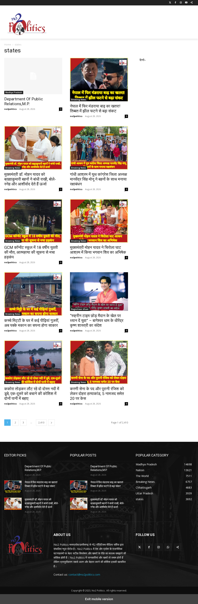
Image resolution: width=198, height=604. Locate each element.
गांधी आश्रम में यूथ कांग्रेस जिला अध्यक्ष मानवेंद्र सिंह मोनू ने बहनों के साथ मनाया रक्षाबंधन (98, 179)
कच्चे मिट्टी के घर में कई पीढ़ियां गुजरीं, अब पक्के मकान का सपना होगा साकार (31, 323)
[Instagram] (181, 3)
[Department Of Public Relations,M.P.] (33, 76)
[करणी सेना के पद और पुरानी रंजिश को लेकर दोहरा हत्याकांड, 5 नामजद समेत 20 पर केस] (99, 362)
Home (7, 44)
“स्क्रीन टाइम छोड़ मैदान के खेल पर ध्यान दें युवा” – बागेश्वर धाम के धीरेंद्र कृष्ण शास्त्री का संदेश (96, 320)
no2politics (10, 108)
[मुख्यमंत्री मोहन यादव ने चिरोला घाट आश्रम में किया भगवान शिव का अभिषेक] (99, 221)
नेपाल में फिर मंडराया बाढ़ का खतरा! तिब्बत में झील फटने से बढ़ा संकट (95, 108)
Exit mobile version (99, 599)
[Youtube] (186, 3)
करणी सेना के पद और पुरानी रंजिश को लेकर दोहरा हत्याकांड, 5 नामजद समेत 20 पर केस (97, 393)
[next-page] (51, 422)
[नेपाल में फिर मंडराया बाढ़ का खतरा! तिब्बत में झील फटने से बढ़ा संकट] (99, 79)
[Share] (191, 3)
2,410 (41, 422)
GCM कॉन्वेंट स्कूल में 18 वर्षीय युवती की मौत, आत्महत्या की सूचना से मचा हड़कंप (31, 252)
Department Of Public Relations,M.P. (23, 101)
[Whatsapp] (168, 547)
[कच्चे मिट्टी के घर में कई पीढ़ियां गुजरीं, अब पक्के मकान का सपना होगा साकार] (33, 294)
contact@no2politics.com (84, 574)
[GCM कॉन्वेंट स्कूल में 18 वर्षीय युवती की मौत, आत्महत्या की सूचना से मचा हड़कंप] (33, 221)
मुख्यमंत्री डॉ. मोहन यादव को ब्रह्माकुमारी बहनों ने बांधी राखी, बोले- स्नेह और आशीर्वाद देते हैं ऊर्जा (30, 179)
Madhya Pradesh (13, 92)
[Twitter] (170, 3)
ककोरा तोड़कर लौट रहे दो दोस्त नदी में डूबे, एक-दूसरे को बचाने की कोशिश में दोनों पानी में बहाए (31, 393)
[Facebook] (175, 3)
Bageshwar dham (79, 309)
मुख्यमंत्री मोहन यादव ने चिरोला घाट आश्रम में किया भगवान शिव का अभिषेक (98, 250)
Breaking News (78, 99)
